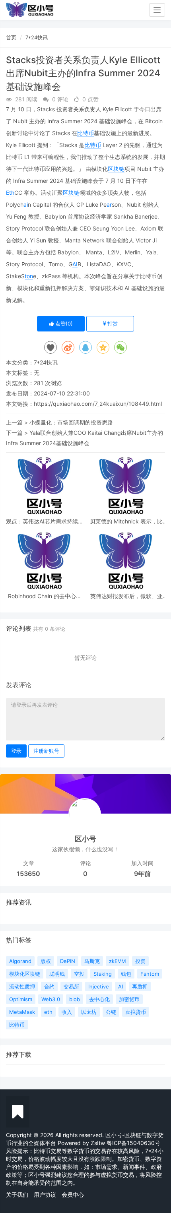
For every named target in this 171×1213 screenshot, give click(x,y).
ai (25, 204)
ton (29, 276)
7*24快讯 (36, 37)
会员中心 (73, 1194)
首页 (11, 37)
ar (109, 204)
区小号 (85, 839)
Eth (10, 192)
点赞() (63, 323)
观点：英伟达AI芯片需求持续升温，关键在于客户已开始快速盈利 (45, 521)
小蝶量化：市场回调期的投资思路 (71, 422)
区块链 (116, 168)
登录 (16, 751)
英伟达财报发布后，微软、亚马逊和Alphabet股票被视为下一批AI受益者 (126, 596)
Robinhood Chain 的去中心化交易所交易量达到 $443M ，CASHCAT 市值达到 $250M (45, 596)
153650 (28, 874)
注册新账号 (46, 751)
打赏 (112, 323)
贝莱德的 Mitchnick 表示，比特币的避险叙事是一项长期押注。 (126, 521)
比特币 (85, 133)
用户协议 (45, 1194)
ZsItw (98, 1142)
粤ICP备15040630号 (133, 1142)
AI (75, 264)
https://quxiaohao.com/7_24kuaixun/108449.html (98, 403)
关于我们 (17, 1194)
